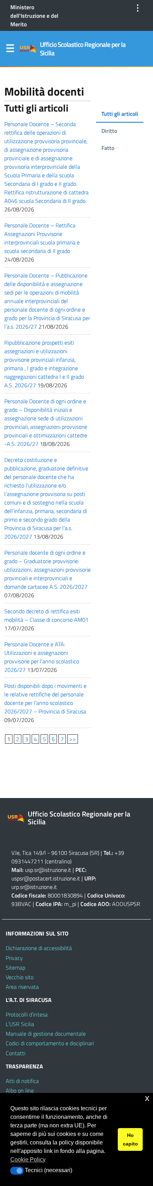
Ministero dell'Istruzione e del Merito (34, 15)
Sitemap (15, 967)
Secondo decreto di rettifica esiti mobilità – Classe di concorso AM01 (46, 615)
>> (72, 739)
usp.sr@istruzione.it (48, 870)
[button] (16, 1171)
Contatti (15, 1053)
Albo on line (20, 1090)
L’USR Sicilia (20, 1024)
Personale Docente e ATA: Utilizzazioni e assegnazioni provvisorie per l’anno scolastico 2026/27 (41, 657)
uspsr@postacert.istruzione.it (45, 878)
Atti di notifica (22, 1081)
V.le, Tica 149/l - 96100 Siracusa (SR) (55, 852)
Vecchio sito (19, 977)
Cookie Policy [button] (28, 1160)
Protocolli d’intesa (27, 1014)
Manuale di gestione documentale (46, 1033)
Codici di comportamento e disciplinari (50, 1043)
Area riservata (22, 986)
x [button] (147, 1098)
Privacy (14, 958)
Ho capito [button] (130, 1139)
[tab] (119, 114)
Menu (10, 50)
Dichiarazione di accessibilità (39, 948)
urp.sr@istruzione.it (34, 887)
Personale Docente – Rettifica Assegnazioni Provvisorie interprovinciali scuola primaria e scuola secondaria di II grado (42, 238)
